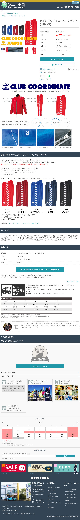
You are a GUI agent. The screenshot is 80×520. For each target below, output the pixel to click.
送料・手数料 (52, 493)
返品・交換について (48, 69)
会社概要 (51, 507)
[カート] (61, 7)
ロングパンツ (35, 223)
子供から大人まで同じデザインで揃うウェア (13, 16)
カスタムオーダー (70, 494)
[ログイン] (58, 7)
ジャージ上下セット (15, 223)
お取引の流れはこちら (72, 281)
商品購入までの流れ (54, 487)
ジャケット (26, 223)
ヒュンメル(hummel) (7, 13)
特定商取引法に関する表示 (28, 514)
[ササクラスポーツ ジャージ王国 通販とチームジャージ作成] (13, 8)
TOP (2, 11)
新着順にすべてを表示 (40, 366)
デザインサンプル (70, 497)
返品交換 (51, 499)
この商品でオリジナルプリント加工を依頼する (41, 269)
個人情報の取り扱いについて (10, 514)
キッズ (16, 13)
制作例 (67, 500)
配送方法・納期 (53, 496)
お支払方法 (51, 490)
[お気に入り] (65, 7)
